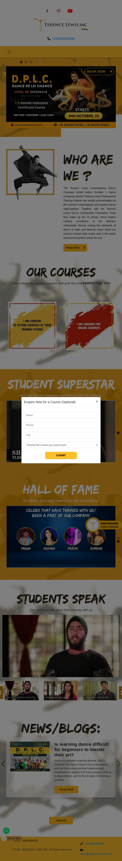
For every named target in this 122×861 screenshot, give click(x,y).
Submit (61, 455)
